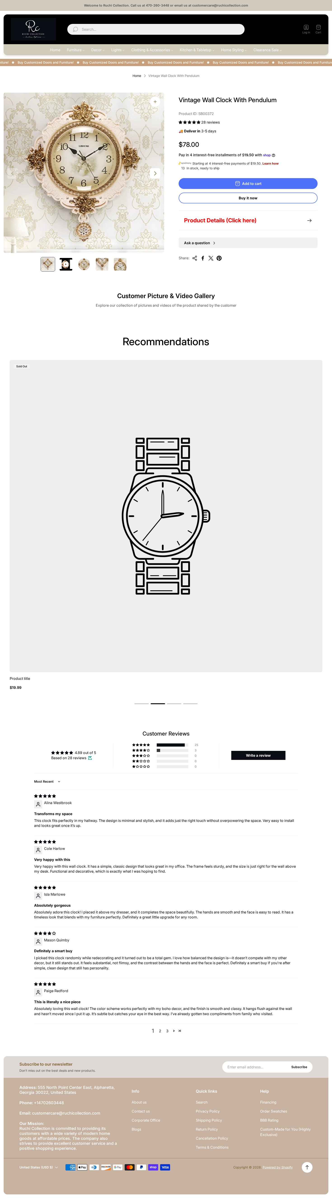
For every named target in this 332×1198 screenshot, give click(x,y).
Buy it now (248, 198)
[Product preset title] (166, 516)
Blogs (136, 1129)
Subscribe (299, 1067)
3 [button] (167, 1031)
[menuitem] (55, 50)
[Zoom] (155, 101)
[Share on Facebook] (203, 258)
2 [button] (160, 1031)
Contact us (141, 1111)
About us (139, 1102)
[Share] (194, 258)
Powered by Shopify (278, 1167)
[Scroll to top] (307, 1167)
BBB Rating (269, 1120)
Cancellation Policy (212, 1138)
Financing (268, 1102)
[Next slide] (155, 173)
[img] (45, 796)
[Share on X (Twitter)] (211, 258)
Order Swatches (273, 1111)
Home (137, 76)
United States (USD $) (273, 29)
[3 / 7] (84, 264)
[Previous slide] (12, 173)
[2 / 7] (66, 264)
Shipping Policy (209, 1120)
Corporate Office (146, 1120)
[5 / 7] (120, 264)
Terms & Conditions (212, 1147)
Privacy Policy (208, 1111)
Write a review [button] (258, 755)
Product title (20, 678)
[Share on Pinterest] (219, 258)
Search (202, 1102)
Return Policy (207, 1129)
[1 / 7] (48, 264)
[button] (190, 122)
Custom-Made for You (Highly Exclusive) (285, 1132)
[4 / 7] (102, 264)
